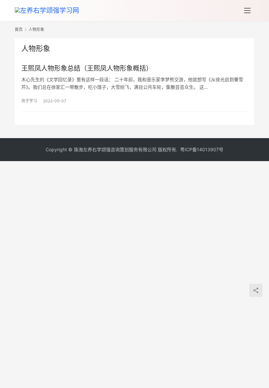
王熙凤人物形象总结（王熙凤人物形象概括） (87, 68)
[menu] (247, 10)
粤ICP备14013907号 (201, 149)
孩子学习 (29, 100)
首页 (19, 29)
